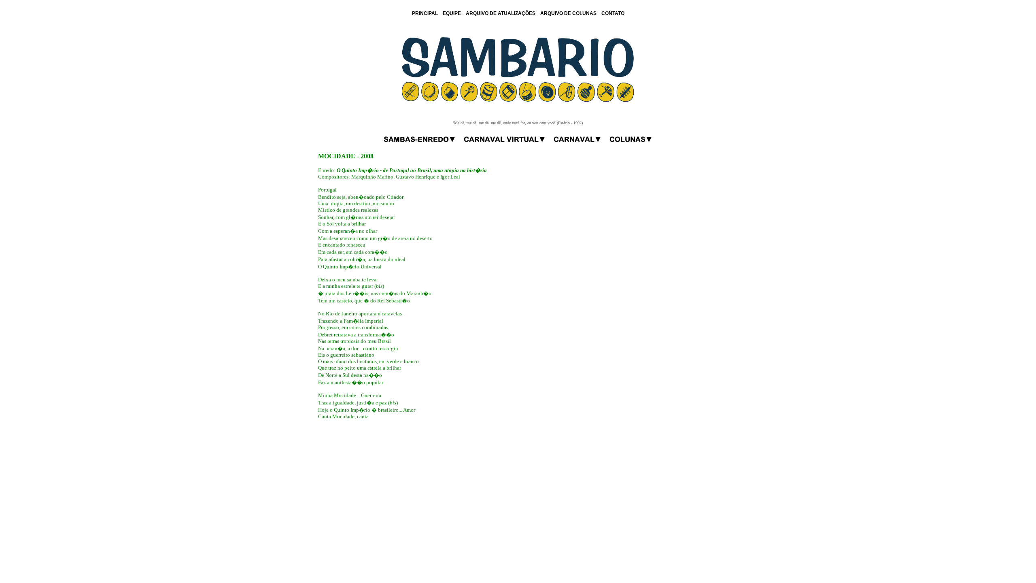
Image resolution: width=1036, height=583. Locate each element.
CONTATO (612, 13)
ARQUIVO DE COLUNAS (568, 13)
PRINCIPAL (425, 13)
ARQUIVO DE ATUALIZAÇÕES (500, 13)
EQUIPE (452, 13)
